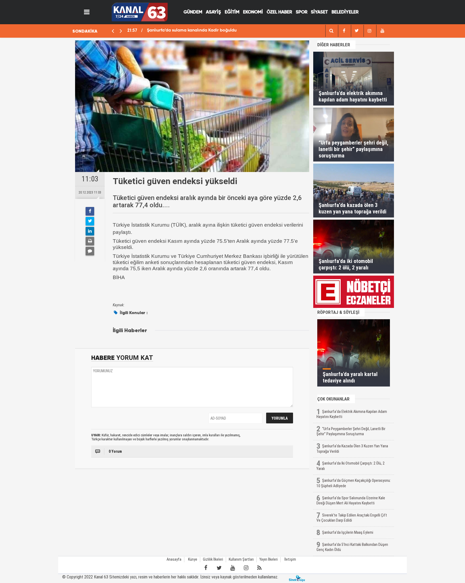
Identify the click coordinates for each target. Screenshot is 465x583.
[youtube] (382, 30)
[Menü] (87, 12)
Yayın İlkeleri (268, 559)
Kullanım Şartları (241, 559)
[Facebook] (90, 211)
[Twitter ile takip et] (219, 568)
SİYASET (319, 12)
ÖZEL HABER (279, 12)
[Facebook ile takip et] (205, 568)
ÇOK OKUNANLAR (333, 399)
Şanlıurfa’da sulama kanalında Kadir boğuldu (192, 30)
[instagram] (369, 30)
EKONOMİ (253, 12)
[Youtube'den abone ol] (232, 568)
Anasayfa (174, 559)
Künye (192, 559)
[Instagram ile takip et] (246, 568)
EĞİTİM (232, 12)
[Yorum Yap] (90, 251)
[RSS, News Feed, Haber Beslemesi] (259, 568)
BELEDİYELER (345, 12)
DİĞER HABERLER (333, 44)
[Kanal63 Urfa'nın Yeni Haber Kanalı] (139, 11)
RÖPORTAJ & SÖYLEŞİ (338, 312)
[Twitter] (90, 221)
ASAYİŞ (213, 12)
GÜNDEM (193, 12)
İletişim (290, 559)
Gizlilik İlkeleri (213, 559)
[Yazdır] (90, 241)
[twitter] (357, 30)
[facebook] (331, 30)
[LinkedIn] (90, 231)
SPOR (301, 12)
